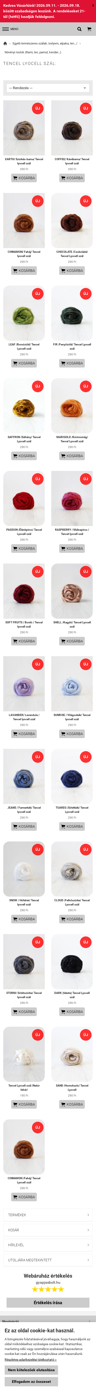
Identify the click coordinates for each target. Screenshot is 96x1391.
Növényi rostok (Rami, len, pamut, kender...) (33, 52)
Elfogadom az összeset (31, 1381)
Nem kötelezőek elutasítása (31, 1370)
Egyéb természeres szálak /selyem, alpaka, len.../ (45, 43)
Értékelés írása (48, 1302)
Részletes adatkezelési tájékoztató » (31, 1359)
